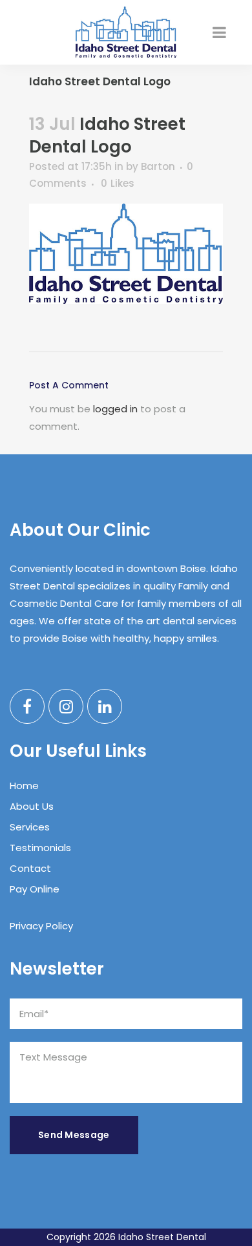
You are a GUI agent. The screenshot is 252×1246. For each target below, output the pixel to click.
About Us (32, 806)
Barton (158, 166)
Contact (30, 868)
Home (24, 785)
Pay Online (34, 889)
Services (30, 827)
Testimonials (40, 847)
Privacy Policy (41, 926)
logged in (115, 409)
